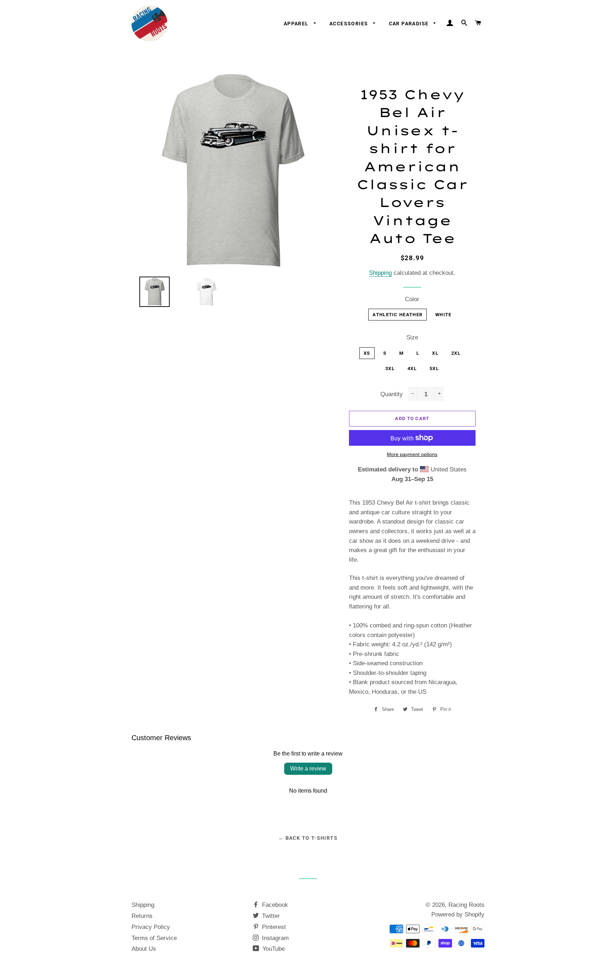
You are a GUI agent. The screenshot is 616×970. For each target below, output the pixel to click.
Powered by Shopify (457, 914)
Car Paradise (409, 23)
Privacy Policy (151, 927)
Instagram (274, 938)
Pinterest (273, 927)
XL (435, 353)
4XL (412, 368)
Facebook (274, 904)
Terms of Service (154, 938)
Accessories (349, 23)
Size (412, 337)
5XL (434, 368)
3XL (390, 368)
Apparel (297, 23)
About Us (144, 948)
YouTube (273, 948)
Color (412, 299)
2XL (456, 353)
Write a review (308, 769)
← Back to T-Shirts (308, 838)
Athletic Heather (397, 314)
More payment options (412, 454)
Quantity (391, 394)
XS (367, 353)
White (443, 314)
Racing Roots (466, 904)
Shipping (380, 272)
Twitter (270, 916)
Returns (142, 916)
